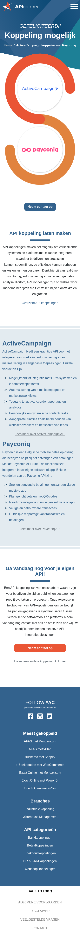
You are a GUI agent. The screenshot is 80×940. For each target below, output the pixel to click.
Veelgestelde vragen (40, 919)
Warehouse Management (40, 817)
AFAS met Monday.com (40, 741)
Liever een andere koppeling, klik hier (40, 661)
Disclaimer (40, 911)
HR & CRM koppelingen (40, 861)
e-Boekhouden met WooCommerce (40, 764)
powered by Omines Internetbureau (40, 707)
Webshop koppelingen (40, 869)
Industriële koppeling (40, 809)
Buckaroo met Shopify (40, 757)
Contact (40, 928)
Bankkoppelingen (40, 837)
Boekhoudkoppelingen (40, 853)
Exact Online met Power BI (40, 780)
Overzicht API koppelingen (40, 303)
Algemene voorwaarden (40, 902)
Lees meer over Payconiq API (40, 529)
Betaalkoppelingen (40, 845)
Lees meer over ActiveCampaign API (40, 434)
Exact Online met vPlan (40, 788)
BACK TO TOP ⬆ (40, 891)
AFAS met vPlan (40, 749)
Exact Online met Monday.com (40, 772)
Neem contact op (40, 206)
